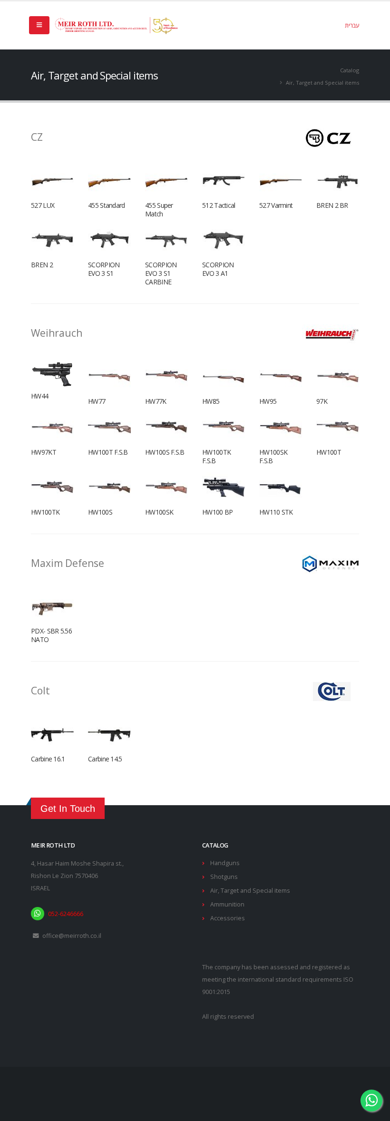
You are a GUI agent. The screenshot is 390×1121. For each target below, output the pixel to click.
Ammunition (227, 904)
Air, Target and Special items (250, 891)
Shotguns (224, 877)
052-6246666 (65, 914)
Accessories (227, 918)
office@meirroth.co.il (71, 936)
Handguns (225, 863)
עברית (352, 25)
